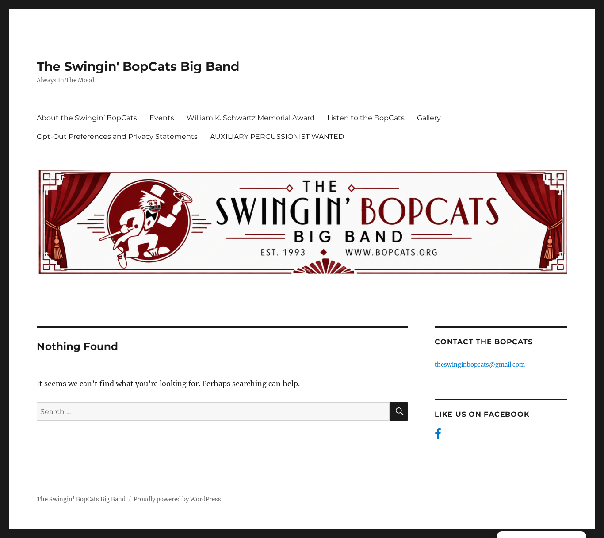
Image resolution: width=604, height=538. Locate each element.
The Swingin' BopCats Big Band (138, 66)
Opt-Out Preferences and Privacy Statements (117, 136)
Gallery (429, 118)
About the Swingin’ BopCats (87, 118)
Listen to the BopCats (366, 118)
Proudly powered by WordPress (177, 499)
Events (161, 118)
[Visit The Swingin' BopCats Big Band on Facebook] (438, 436)
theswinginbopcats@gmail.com (480, 365)
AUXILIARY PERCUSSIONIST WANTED (277, 136)
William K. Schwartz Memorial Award (251, 118)
